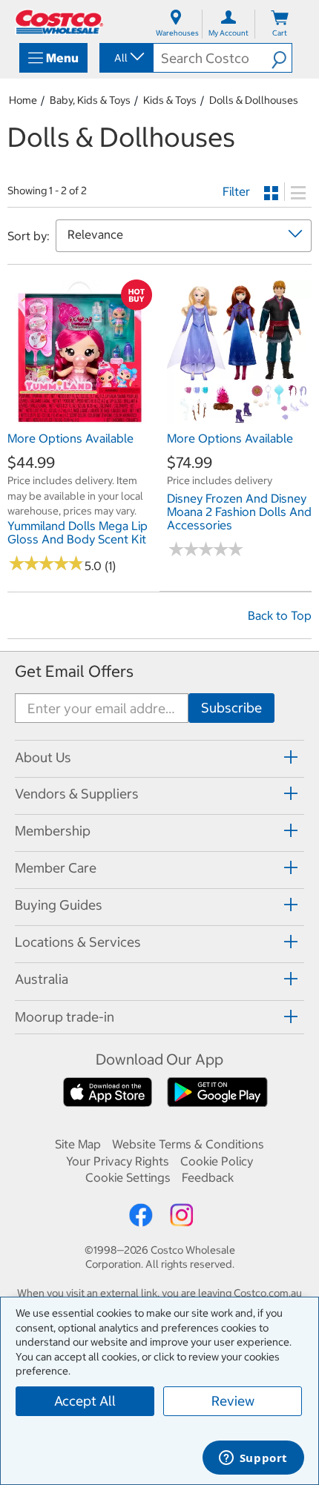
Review (232, 1400)
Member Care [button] (55, 867)
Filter (236, 191)
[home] (59, 22)
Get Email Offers (74, 671)
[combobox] (125, 58)
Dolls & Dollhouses (253, 100)
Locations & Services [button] (78, 941)
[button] (282, 58)
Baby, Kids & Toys (90, 100)
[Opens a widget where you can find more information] (253, 1459)
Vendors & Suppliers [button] (77, 793)
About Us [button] (43, 757)
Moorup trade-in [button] (64, 1016)
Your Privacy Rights (117, 1161)
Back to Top (280, 615)
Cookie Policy (216, 1161)
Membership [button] (53, 830)
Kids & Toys (170, 100)
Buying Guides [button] (58, 904)
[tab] (159, 756)
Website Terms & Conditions (188, 1144)
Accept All (85, 1400)
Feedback (208, 1177)
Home (23, 100)
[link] (79, 416)
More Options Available (70, 438)
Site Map (78, 1144)
